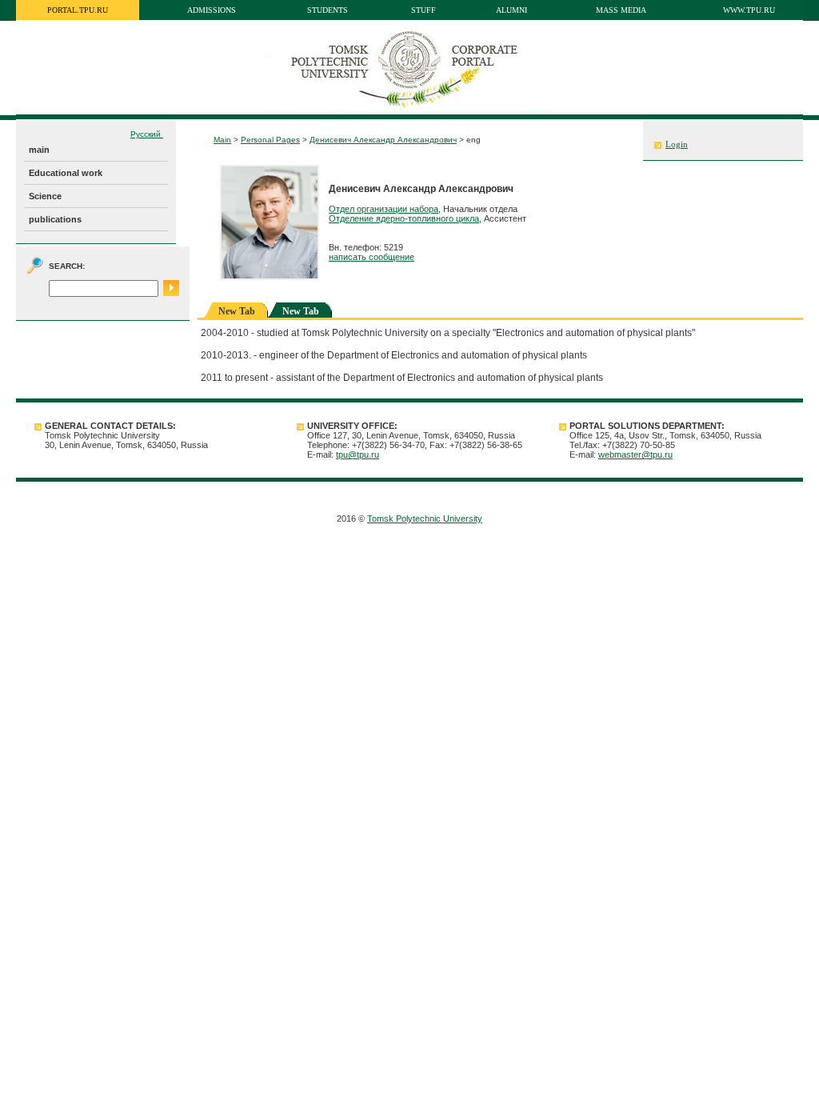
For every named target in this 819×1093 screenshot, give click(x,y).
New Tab (300, 311)
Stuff (423, 10)
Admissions (211, 10)
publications (55, 219)
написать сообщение (371, 257)
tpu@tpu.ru (357, 454)
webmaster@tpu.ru (635, 454)
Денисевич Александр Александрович (383, 139)
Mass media (621, 10)
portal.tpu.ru (77, 10)
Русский (146, 134)
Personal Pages (270, 139)
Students (327, 10)
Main (222, 139)
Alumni (511, 10)
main (39, 149)
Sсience (45, 196)
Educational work (65, 173)
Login (676, 144)
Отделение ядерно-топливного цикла (404, 218)
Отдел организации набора (383, 209)
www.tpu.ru (749, 10)
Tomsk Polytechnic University (424, 518)
